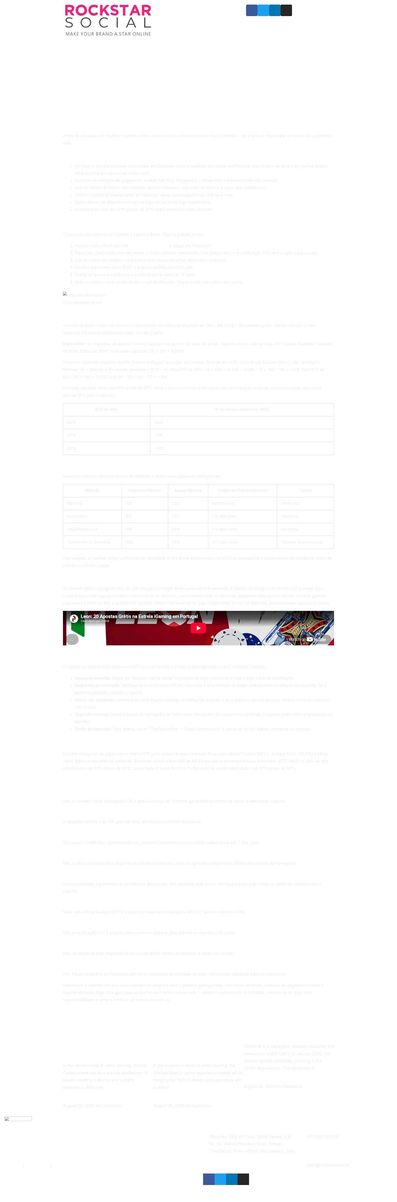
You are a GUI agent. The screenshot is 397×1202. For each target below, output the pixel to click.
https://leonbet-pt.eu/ (148, 246)
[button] (64, 124)
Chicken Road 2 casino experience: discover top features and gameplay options (197, 1043)
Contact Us (198, 31)
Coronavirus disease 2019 (281, 1033)
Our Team (201, 20)
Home (172, 10)
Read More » (74, 1098)
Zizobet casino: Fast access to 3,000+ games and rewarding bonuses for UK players (107, 1043)
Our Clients (173, 20)
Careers (227, 20)
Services (195, 10)
